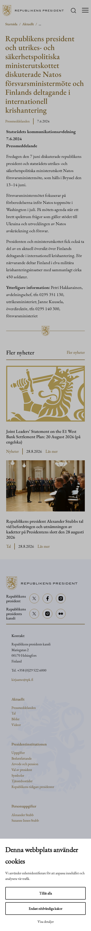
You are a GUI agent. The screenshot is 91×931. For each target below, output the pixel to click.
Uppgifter (18, 752)
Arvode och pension (24, 764)
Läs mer (52, 452)
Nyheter (12, 451)
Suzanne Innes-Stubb (25, 820)
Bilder (15, 719)
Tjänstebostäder (21, 781)
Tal (8, 546)
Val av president (21, 769)
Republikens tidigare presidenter (32, 786)
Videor (16, 724)
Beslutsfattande (21, 758)
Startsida (11, 24)
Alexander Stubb (22, 815)
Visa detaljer (46, 921)
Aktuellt (28, 24)
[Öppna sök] (73, 11)
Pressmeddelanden (17, 121)
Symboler (17, 775)
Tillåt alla (45, 893)
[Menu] (85, 10)
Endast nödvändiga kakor (45, 908)
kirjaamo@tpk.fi (22, 679)
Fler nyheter (76, 352)
